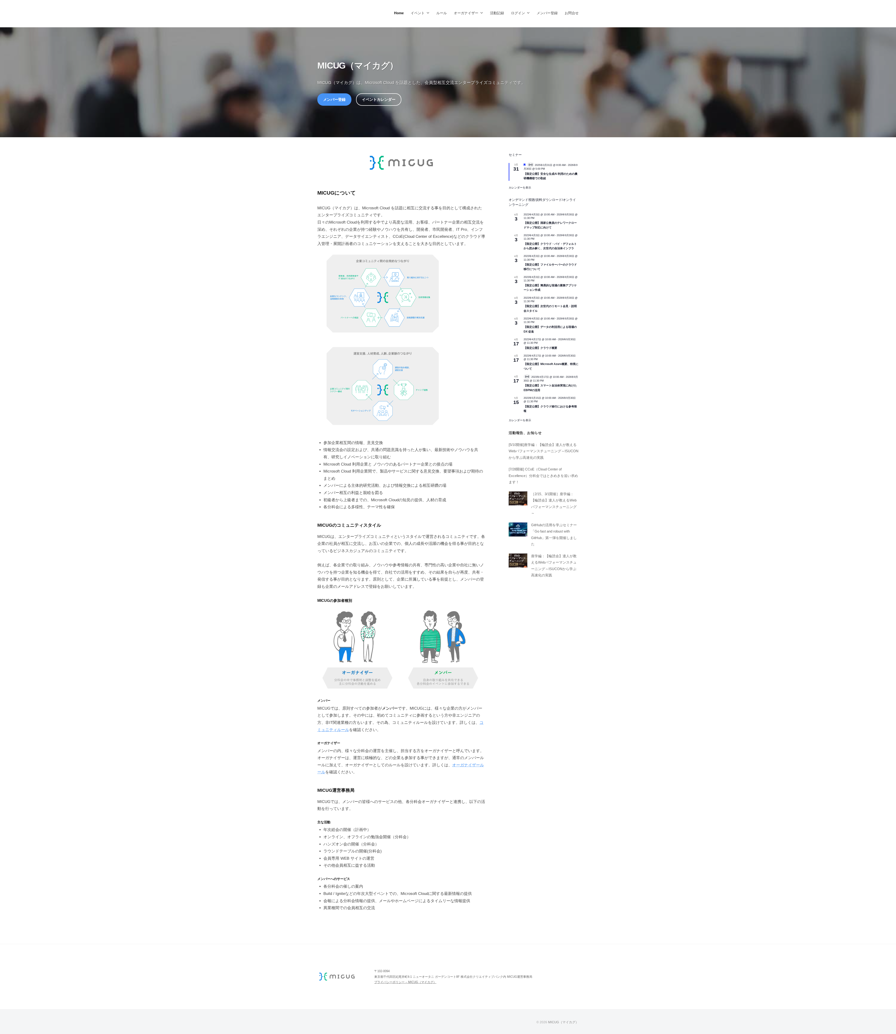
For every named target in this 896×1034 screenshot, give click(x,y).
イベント (418, 13)
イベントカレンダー (379, 99)
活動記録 (497, 13)
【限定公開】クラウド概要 (540, 347)
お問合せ (572, 13)
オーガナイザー (466, 13)
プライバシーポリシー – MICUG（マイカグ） (405, 982)
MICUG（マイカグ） (563, 1022)
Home (399, 13)
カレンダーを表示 (520, 187)
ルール (441, 13)
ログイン (518, 13)
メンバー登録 (547, 13)
